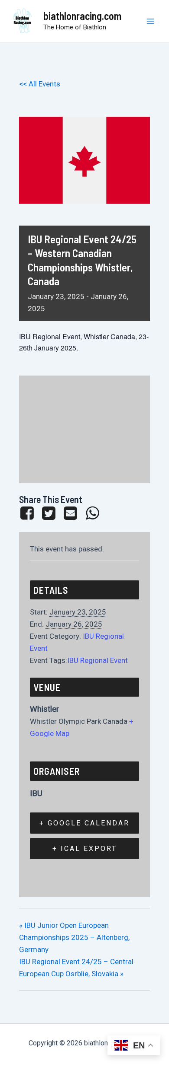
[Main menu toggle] (151, 21)
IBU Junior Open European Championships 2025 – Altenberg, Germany (74, 937)
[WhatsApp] (92, 513)
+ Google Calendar (84, 823)
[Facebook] (28, 513)
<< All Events (39, 84)
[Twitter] (48, 513)
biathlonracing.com (82, 16)
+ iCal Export (84, 848)
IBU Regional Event (97, 660)
